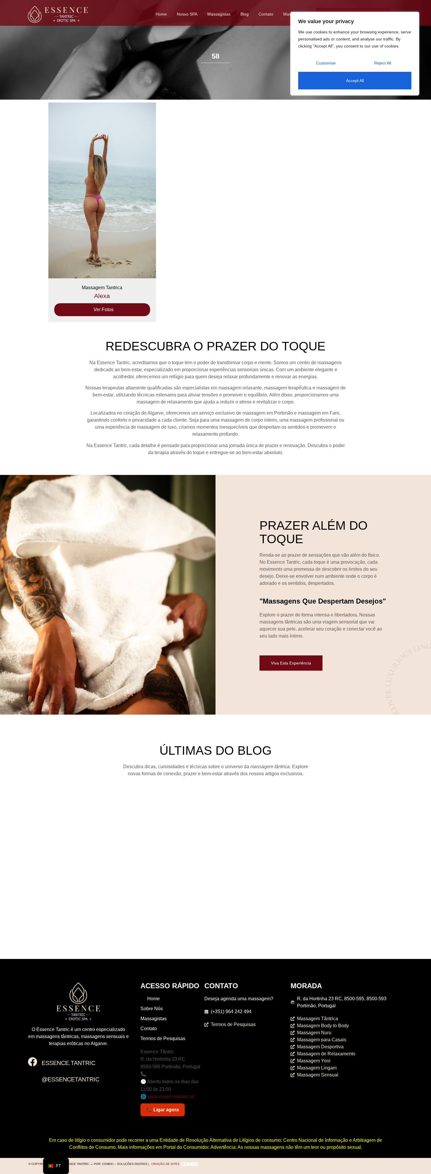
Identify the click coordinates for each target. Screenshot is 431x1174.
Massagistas (218, 14)
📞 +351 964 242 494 (162, 1073)
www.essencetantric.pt (170, 1096)
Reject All (382, 63)
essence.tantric (68, 1063)
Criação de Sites (165, 1164)
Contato (266, 14)
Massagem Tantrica (102, 287)
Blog (244, 14)
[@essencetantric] (32, 1079)
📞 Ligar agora (162, 1109)
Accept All (355, 80)
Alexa (102, 295)
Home (161, 14)
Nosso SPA (187, 14)
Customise (326, 63)
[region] (354, 54)
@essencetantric (70, 1079)
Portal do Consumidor (185, 1147)
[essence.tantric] (32, 1062)
